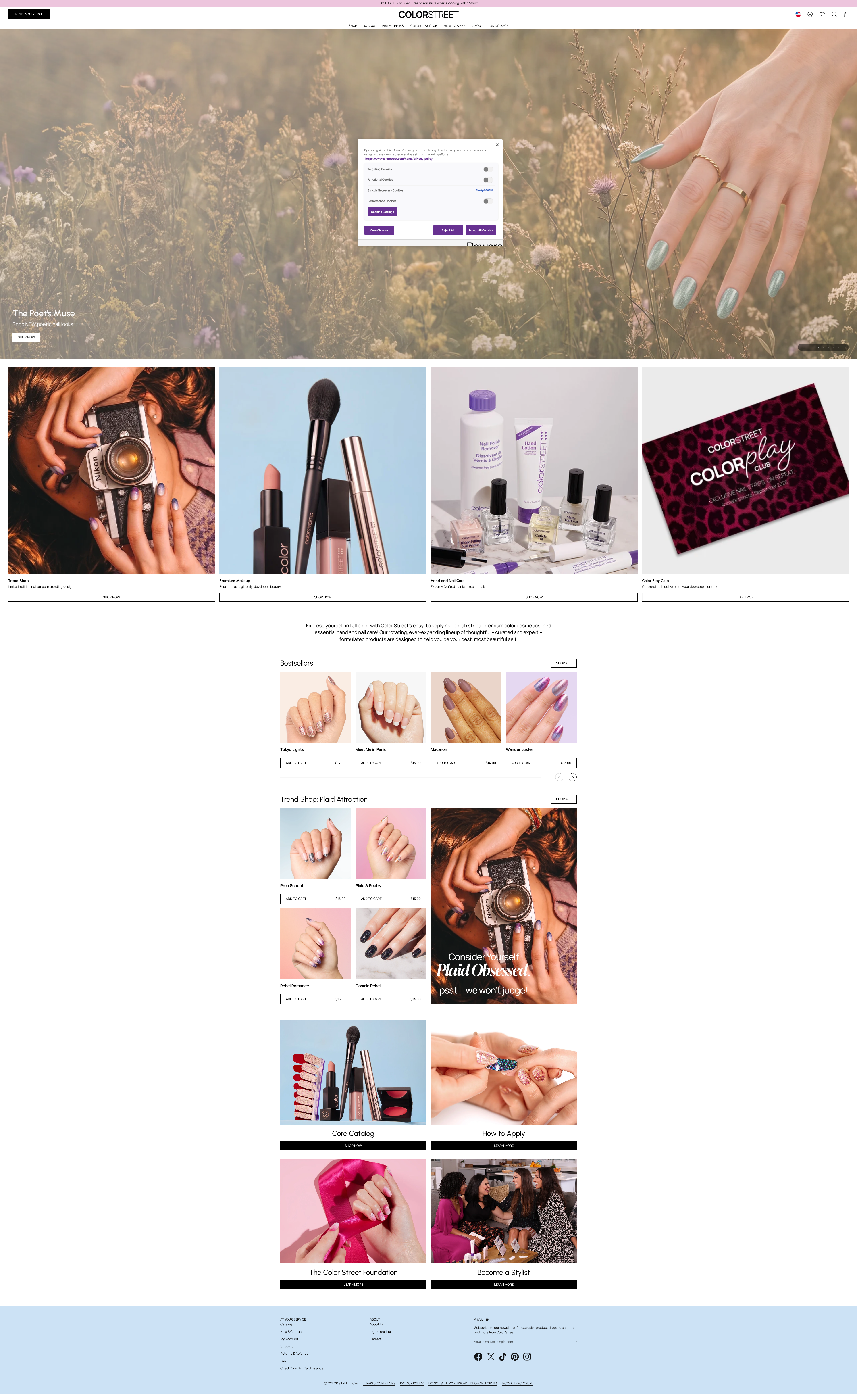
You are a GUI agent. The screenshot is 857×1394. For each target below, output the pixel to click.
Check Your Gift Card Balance (301, 1368)
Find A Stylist (29, 14)
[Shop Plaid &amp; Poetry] (391, 843)
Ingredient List (380, 1331)
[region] (428, 3)
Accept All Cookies (481, 230)
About (375, 1319)
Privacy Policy (412, 1383)
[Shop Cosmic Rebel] (391, 943)
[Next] (573, 777)
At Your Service (293, 1319)
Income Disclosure (517, 1383)
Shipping (287, 1346)
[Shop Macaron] (466, 707)
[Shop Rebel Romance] (315, 943)
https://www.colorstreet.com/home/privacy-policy (399, 159)
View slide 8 (838, 347)
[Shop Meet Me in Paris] (391, 707)
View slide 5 (823, 347)
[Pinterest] (515, 1357)
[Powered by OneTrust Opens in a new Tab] (483, 243)
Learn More (745, 597)
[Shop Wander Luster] (541, 707)
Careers (375, 1339)
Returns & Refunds (294, 1353)
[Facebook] (478, 1357)
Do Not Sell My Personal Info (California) (462, 1383)
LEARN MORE (353, 1284)
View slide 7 (833, 347)
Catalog (286, 1324)
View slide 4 (818, 347)
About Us (377, 1324)
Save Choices (379, 230)
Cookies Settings (382, 211)
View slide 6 (828, 347)
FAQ (283, 1361)
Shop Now (26, 337)
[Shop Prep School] (315, 843)
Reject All (448, 230)
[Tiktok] (502, 1357)
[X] (491, 1357)
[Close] (497, 145)
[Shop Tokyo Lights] (315, 707)
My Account (289, 1339)
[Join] (573, 1341)
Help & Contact (291, 1331)
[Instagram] (527, 1357)
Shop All (563, 663)
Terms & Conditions (379, 1383)
